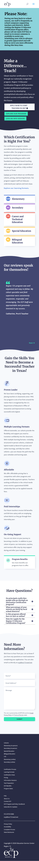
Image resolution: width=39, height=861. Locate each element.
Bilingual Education (17, 241)
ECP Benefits (7, 786)
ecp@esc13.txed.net (25, 663)
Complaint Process (9, 829)
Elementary (18, 198)
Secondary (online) (9, 762)
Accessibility (7, 827)
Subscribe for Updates (10, 807)
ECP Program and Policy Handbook (14, 804)
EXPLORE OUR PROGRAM (16, 114)
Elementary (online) (10, 759)
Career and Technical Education (18, 219)
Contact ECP (7, 801)
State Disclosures (9, 832)
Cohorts (6, 743)
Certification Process (10, 769)
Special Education (21, 230)
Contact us (7, 175)
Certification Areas (9, 775)
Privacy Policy (8, 824)
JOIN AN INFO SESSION (15, 118)
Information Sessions (10, 780)
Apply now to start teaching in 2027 (18, 106)
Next (31, 343)
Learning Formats (9, 772)
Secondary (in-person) (10, 748)
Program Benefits (20, 559)
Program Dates (8, 788)
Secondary (17, 207)
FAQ (5, 796)
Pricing (6, 777)
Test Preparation (9, 783)
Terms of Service (19, 715)
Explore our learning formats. (16, 188)
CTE (5, 756)
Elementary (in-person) (11, 745)
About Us (7, 799)
